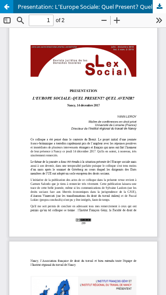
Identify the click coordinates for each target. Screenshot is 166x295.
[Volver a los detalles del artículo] (6, 6)
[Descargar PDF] (159, 6)
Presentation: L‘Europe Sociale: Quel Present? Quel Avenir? (92, 7)
